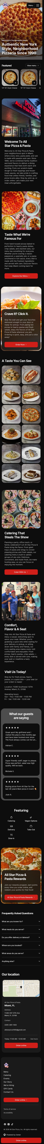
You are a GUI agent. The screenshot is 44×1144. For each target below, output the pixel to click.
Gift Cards (8, 1088)
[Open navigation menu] (37, 5)
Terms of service (10, 1109)
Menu (30, 5)
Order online (21, 1045)
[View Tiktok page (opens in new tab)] (12, 1124)
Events (6, 1078)
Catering (7, 1075)
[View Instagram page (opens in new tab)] (8, 1124)
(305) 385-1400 (11, 1025)
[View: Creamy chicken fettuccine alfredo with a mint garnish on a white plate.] (11, 453)
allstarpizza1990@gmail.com (15, 1030)
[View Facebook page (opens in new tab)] (5, 1124)
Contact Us (8, 1092)
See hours (34, 1039)
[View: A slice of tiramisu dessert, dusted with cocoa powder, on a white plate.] (31, 473)
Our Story (8, 1082)
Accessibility (8, 1113)
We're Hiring (9, 1085)
